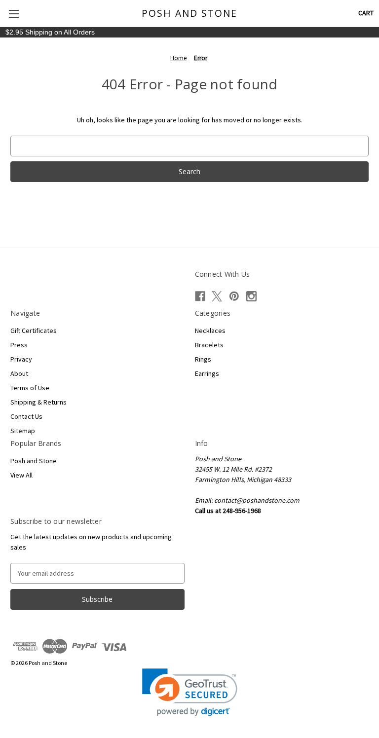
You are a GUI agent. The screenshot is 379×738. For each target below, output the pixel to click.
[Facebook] (200, 296)
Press (19, 344)
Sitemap (22, 430)
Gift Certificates (33, 330)
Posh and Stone (33, 460)
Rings (203, 359)
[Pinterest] (234, 296)
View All (21, 475)
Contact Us (26, 416)
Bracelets (209, 344)
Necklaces (210, 330)
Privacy (21, 359)
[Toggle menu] (13, 13)
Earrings (207, 373)
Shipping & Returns (38, 402)
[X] (217, 296)
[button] (189, 692)
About (19, 373)
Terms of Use (29, 387)
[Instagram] (251, 296)
